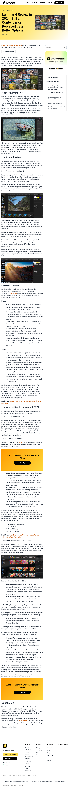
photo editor (13, 293)
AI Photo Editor (23, 721)
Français (9, 775)
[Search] (64, 47)
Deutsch (15, 775)
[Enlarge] (41, 70)
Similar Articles (53, 77)
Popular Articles (53, 81)
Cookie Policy (21, 785)
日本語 (23, 775)
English (4, 775)
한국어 (19, 775)
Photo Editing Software (7, 10)
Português (29, 775)
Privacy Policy (13, 785)
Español (34, 775)
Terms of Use (6, 785)
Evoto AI (21, 442)
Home (3, 45)
